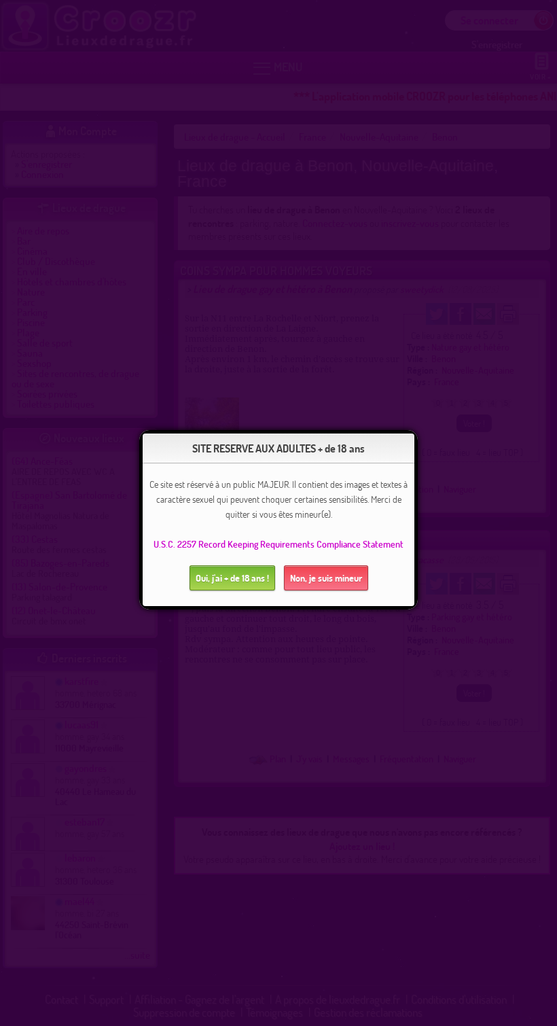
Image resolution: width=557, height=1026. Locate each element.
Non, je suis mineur (326, 577)
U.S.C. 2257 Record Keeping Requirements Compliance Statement (278, 543)
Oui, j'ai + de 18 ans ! (232, 577)
